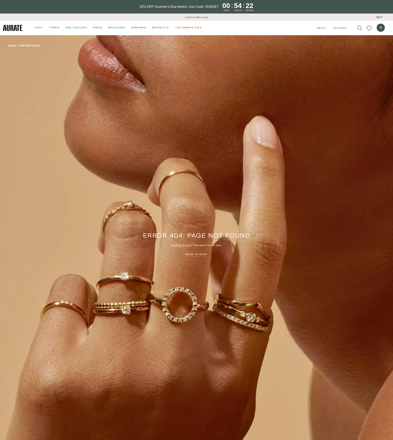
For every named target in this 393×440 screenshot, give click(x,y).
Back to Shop (196, 254)
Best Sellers (76, 27)
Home (12, 45)
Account (340, 28)
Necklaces (116, 27)
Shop (39, 27)
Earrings (138, 27)
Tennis (54, 27)
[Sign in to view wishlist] (369, 28)
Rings (97, 27)
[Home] (12, 28)
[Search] (359, 28)
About (322, 28)
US (378, 17)
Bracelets (160, 27)
